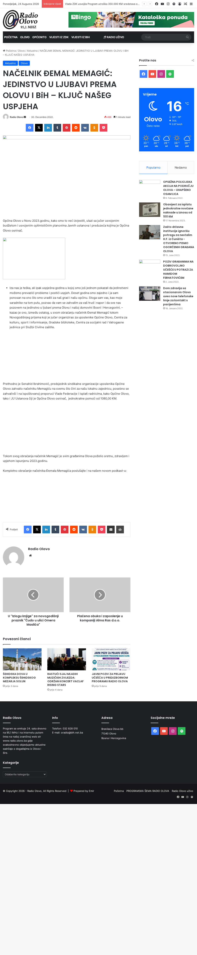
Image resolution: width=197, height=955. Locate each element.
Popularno (153, 167)
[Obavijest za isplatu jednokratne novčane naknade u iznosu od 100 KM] (149, 209)
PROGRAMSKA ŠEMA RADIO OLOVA (147, 790)
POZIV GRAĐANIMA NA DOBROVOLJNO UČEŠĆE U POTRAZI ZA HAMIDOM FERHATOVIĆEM (178, 270)
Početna (11, 37)
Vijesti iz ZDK (59, 37)
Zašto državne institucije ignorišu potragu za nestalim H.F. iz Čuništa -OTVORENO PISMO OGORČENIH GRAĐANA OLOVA (178, 239)
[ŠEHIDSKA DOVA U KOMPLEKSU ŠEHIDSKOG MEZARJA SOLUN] (22, 659)
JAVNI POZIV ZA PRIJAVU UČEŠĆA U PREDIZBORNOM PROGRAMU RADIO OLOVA (110, 677)
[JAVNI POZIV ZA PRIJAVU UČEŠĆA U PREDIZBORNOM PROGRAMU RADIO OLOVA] (111, 659)
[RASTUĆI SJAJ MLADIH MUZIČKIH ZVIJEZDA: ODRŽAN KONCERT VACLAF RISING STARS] (66, 659)
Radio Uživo (115, 37)
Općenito (39, 37)
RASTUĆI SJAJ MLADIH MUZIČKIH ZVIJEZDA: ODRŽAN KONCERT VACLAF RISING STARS (65, 679)
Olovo (25, 37)
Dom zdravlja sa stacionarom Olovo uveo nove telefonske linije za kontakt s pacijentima (178, 296)
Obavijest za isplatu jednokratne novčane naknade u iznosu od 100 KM (178, 210)
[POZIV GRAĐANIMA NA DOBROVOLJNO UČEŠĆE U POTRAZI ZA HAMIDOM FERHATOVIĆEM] (149, 267)
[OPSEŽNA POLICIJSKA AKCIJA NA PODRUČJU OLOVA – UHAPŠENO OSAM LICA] (149, 187)
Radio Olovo (16, 117)
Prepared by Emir (83, 790)
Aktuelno (32, 50)
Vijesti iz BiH (80, 37)
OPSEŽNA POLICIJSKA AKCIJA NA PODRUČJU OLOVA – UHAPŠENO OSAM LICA (178, 188)
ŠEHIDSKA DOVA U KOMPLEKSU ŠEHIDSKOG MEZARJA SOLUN (19, 677)
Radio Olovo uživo (182, 790)
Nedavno (181, 167)
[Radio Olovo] (20, 19)
